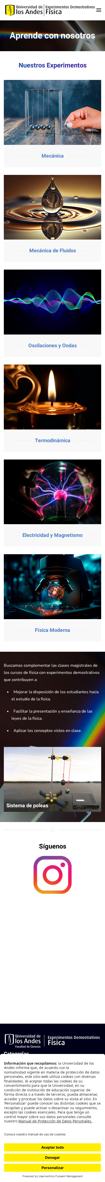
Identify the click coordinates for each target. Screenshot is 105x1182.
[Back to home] (50, 10)
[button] (98, 10)
